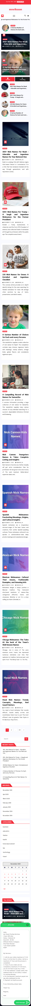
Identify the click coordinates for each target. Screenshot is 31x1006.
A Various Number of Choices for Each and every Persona (18, 115)
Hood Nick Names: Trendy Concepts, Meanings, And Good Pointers (15, 702)
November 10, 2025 (9, 282)
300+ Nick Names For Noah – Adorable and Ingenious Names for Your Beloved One (15, 154)
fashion (13, 25)
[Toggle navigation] (14, 15)
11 (8, 877)
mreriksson (15, 9)
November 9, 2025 (9, 340)
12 (11, 877)
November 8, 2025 (9, 71)
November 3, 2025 (9, 707)
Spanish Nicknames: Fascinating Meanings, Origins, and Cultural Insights (15, 517)
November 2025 (7, 790)
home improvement (9, 844)
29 (19, 730)
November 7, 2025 (9, 462)
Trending (22, 79)
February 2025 (7, 803)
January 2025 (7, 807)
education (6, 831)
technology (6, 852)
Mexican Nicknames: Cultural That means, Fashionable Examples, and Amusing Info (15, 579)
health (5, 839)
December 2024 (7, 811)
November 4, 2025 (9, 647)
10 (4, 877)
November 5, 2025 (9, 585)
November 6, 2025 (9, 522)
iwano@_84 (20, 46)
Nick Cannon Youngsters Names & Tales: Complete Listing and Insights (15, 457)
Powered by (5, 924)
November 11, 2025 (9, 222)
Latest (8, 79)
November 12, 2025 (9, 46)
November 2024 (7, 815)
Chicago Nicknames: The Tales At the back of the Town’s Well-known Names (15, 642)
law (4, 848)
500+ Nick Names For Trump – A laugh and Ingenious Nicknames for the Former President (15, 759)
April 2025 (6, 794)
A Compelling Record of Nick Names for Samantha (14, 68)
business (5, 827)
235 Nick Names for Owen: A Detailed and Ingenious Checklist (18, 106)
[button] (25, 15)
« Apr (4, 889)
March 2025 (6, 798)
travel (5, 856)
